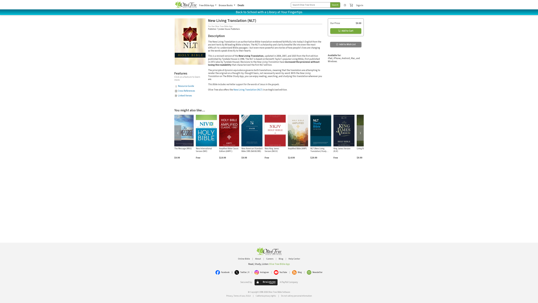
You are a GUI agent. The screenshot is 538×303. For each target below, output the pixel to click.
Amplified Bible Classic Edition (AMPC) (229, 150)
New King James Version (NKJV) (272, 150)
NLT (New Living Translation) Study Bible (318, 151)
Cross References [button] (186, 91)
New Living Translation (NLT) (248, 89)
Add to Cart (347, 31)
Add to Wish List (347, 44)
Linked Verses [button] (185, 95)
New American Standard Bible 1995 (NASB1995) (251, 150)
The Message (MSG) (183, 148)
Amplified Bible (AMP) (297, 148)
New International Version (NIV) (204, 150)
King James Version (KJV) (341, 150)
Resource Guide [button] (186, 86)
